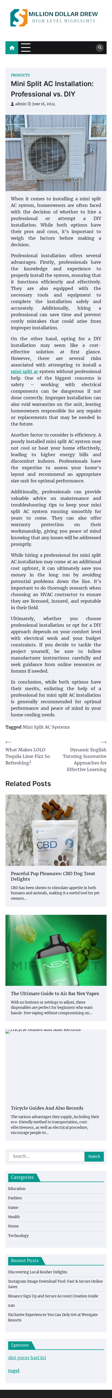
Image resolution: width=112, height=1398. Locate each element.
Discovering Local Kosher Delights (37, 1272)
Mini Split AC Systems (46, 727)
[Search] (100, 48)
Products (20, 75)
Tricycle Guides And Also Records (47, 1109)
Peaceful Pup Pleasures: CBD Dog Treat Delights (53, 877)
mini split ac (24, 371)
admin (20, 104)
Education (17, 1188)
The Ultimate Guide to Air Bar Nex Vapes (55, 994)
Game (13, 1207)
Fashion (15, 1198)
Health (14, 1217)
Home (13, 1226)
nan (11, 1305)
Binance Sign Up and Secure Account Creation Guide (53, 1296)
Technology (18, 1235)
